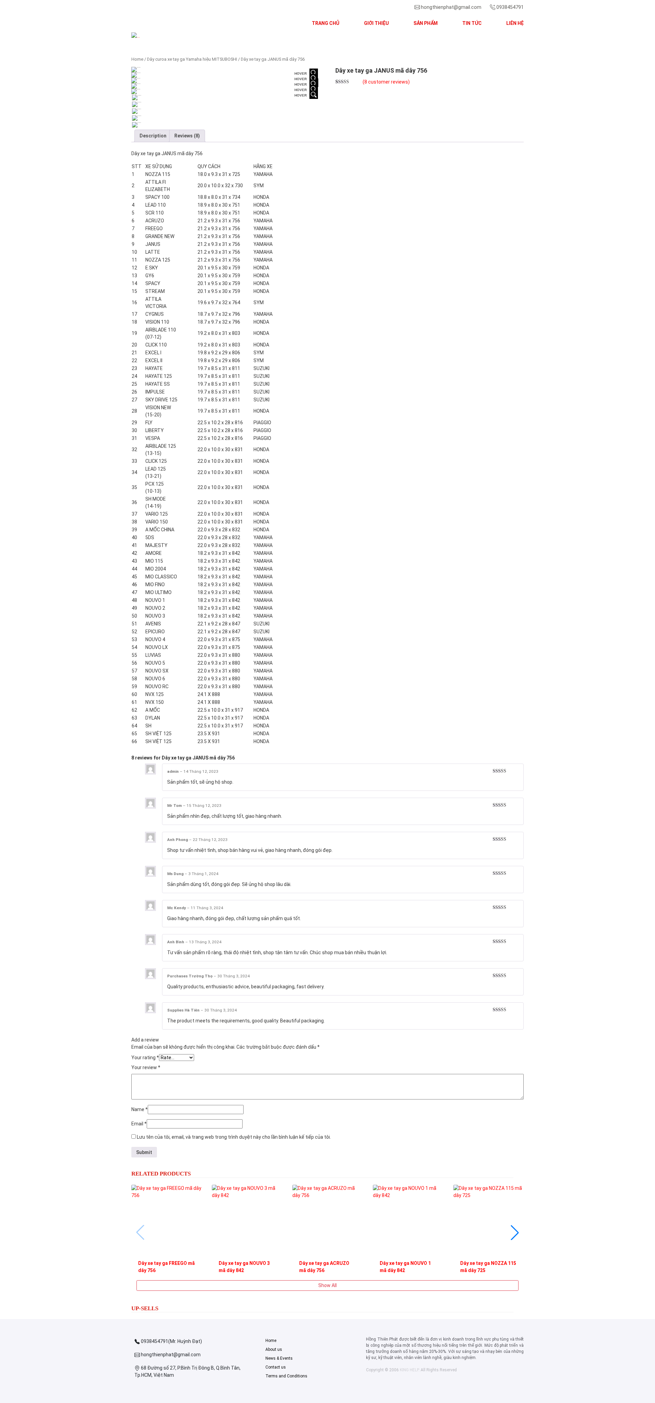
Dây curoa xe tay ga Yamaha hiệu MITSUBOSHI (192, 59)
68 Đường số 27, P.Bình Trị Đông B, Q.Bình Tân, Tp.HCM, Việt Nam (187, 1371)
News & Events (279, 1358)
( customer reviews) (386, 82)
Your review (145, 1067)
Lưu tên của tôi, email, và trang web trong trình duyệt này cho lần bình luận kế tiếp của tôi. (234, 1137)
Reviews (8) (187, 135)
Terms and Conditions (286, 1376)
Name (139, 1109)
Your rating (145, 1057)
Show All (327, 1285)
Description (153, 135)
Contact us (275, 1367)
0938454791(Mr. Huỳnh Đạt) (171, 1341)
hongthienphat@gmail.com (451, 7)
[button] (160, 36)
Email (139, 1123)
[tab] (153, 136)
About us (273, 1349)
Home (137, 59)
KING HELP (409, 1370)
